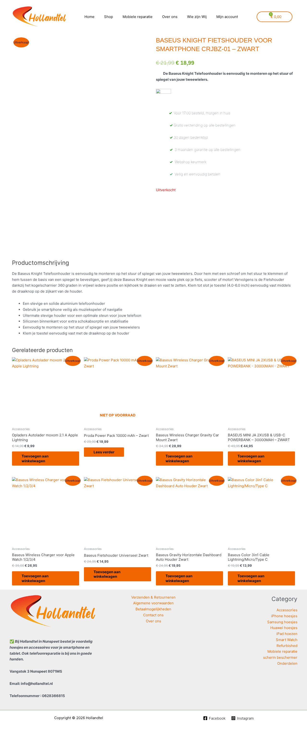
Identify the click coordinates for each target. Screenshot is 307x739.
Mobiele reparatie (138, 16)
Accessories (287, 610)
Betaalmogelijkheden (153, 609)
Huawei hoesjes (283, 627)
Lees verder (104, 452)
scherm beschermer (280, 657)
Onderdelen (287, 663)
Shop (108, 16)
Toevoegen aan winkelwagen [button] (35, 458)
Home (89, 16)
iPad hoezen (286, 633)
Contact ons (153, 615)
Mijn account (227, 16)
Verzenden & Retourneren (153, 597)
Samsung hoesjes (282, 622)
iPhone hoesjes (284, 616)
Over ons (169, 16)
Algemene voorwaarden (153, 603)
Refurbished (287, 645)
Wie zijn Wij (197, 16)
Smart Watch (286, 639)
